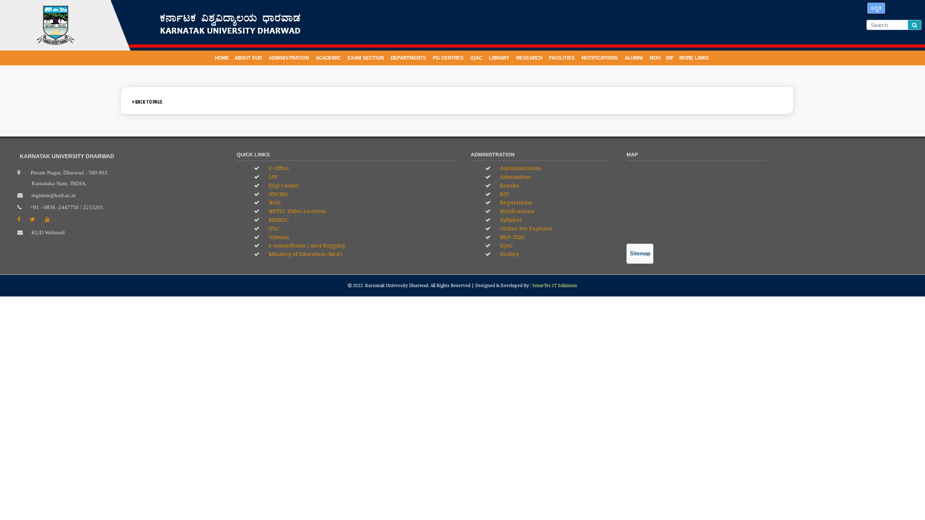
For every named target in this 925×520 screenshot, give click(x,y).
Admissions (515, 176)
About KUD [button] (249, 58)
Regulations (515, 202)
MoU (655, 58)
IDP (670, 58)
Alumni (634, 58)
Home (222, 58)
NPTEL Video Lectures (296, 210)
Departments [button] (409, 58)
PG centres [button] (449, 58)
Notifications (516, 210)
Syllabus (510, 219)
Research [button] (530, 58)
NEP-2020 (511, 236)
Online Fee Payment (525, 228)
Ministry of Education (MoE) (305, 253)
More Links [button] (694, 58)
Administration (520, 168)
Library (500, 58)
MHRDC (278, 219)
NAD (274, 202)
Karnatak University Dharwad (396, 285)
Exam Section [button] (366, 58)
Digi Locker (283, 185)
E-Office (278, 168)
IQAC (476, 58)
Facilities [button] (562, 58)
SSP (272, 176)
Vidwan (278, 236)
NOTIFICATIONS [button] (600, 58)
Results (509, 185)
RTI (504, 194)
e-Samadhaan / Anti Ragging (306, 245)
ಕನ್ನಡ (876, 8)
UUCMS (277, 194)
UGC (273, 228)
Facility (509, 253)
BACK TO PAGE (148, 101)
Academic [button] (329, 58)
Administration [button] (289, 58)
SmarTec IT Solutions (554, 285)
